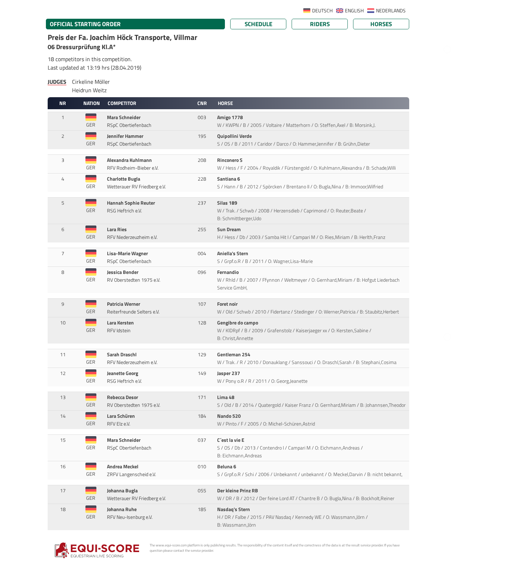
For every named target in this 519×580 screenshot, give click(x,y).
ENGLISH (354, 10)
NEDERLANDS (391, 10)
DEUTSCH (322, 10)
